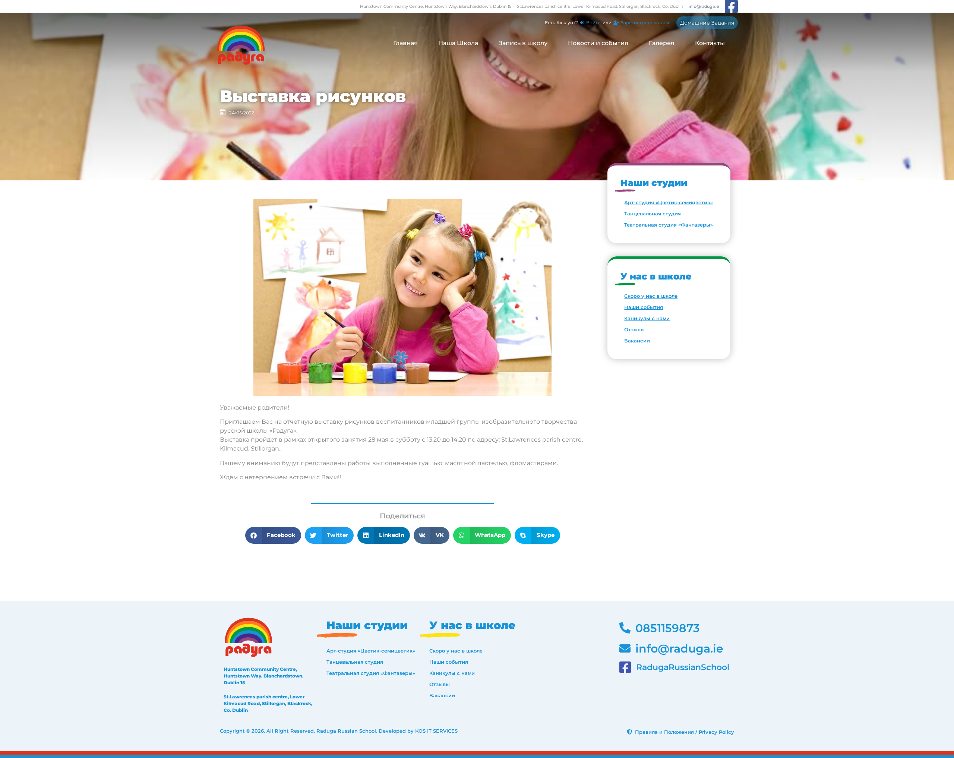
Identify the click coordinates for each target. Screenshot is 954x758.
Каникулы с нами (647, 318)
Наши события (643, 307)
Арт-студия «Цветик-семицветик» (668, 202)
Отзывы (634, 329)
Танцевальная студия (652, 214)
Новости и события (598, 43)
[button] (273, 535)
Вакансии (637, 341)
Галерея (662, 43)
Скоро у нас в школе (650, 296)
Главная (405, 43)
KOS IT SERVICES (436, 731)
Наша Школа (458, 43)
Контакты (710, 43)
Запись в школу (523, 43)
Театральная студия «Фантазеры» (668, 225)
